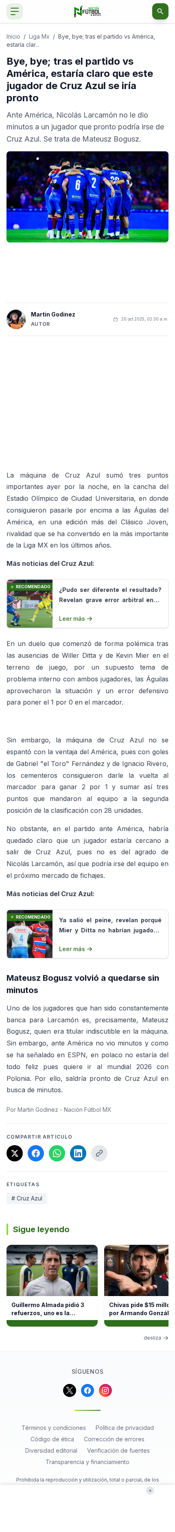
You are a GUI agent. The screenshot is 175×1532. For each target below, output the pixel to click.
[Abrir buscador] (160, 11)
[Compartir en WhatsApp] (57, 1153)
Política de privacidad (125, 1427)
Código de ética (52, 1439)
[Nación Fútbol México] (87, 11)
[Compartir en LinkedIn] (78, 1153)
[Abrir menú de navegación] (15, 11)
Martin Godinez (53, 314)
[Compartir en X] (15, 1153)
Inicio (13, 36)
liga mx (39, 36)
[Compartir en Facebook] (36, 1153)
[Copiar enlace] (99, 1153)
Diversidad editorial (51, 1450)
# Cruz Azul (26, 1198)
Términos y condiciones (54, 1427)
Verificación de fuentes (118, 1450)
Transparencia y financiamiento (87, 1461)
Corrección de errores (114, 1439)
